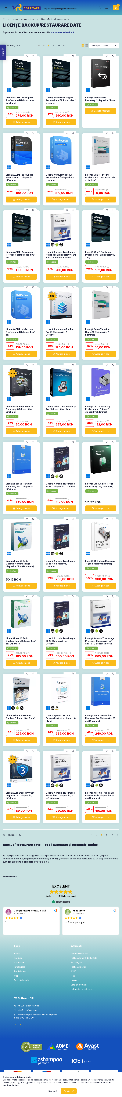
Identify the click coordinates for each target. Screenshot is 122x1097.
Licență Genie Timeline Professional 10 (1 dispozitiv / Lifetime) (100, 177)
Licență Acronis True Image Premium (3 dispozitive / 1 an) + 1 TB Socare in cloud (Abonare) (99, 642)
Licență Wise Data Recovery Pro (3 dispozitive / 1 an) (61, 407)
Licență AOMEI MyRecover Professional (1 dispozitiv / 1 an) (20, 332)
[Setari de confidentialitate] (21, 1025)
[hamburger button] (5, 7)
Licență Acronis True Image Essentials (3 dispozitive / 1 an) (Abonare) (99, 795)
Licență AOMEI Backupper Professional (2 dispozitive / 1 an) (100, 255)
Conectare (19, 962)
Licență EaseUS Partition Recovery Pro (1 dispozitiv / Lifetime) (20, 486)
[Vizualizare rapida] (33, 56)
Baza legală (76, 962)
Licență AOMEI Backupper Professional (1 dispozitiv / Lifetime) (20, 100)
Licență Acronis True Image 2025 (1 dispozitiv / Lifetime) (60, 485)
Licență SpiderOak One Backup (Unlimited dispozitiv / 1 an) (61, 718)
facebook (15, 1025)
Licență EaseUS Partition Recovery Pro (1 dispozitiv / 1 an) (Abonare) (100, 718)
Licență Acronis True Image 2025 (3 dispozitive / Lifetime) (60, 641)
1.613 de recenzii (67, 896)
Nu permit (53, 1091)
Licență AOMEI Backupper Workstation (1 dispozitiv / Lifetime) (19, 177)
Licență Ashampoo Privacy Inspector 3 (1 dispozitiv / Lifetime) (20, 795)
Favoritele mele (21, 980)
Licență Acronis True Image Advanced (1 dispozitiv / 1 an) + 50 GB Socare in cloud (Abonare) (61, 256)
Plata (73, 975)
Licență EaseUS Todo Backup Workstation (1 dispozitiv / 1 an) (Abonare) (20, 564)
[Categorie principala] (4, 19)
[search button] (99, 7)
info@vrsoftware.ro (27, 1010)
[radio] (86, 45)
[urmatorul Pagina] (59, 45)
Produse (18, 958)
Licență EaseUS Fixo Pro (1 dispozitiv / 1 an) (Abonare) (99, 485)
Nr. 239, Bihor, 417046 (28, 1005)
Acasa (17, 953)
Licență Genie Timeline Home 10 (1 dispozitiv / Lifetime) (97, 332)
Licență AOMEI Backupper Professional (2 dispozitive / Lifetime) (60, 100)
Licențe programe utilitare (23, 19)
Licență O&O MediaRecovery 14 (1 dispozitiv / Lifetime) (100, 562)
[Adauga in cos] (21, 122)
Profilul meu (20, 971)
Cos (16, 975)
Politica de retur (78, 967)
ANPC (73, 971)
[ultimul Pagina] (64, 45)
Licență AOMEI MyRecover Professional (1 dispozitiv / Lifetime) (60, 177)
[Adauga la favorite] (27, 56)
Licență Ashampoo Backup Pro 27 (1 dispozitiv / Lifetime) (60, 332)
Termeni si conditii (79, 953)
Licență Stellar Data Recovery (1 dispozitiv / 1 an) (100, 99)
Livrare (74, 980)
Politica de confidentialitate (84, 958)
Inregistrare (19, 967)
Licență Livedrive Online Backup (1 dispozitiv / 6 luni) (20, 716)
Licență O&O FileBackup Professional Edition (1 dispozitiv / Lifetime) (97, 409)
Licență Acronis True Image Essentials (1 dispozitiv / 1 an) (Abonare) (60, 795)
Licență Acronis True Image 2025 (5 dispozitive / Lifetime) (60, 564)
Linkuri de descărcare (81, 989)
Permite (67, 1091)
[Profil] (107, 7)
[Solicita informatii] (100, 111)
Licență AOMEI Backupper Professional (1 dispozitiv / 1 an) (20, 255)
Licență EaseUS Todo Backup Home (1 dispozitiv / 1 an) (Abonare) (21, 641)
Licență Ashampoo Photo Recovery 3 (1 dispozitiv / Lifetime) (19, 409)
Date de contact (78, 984)
